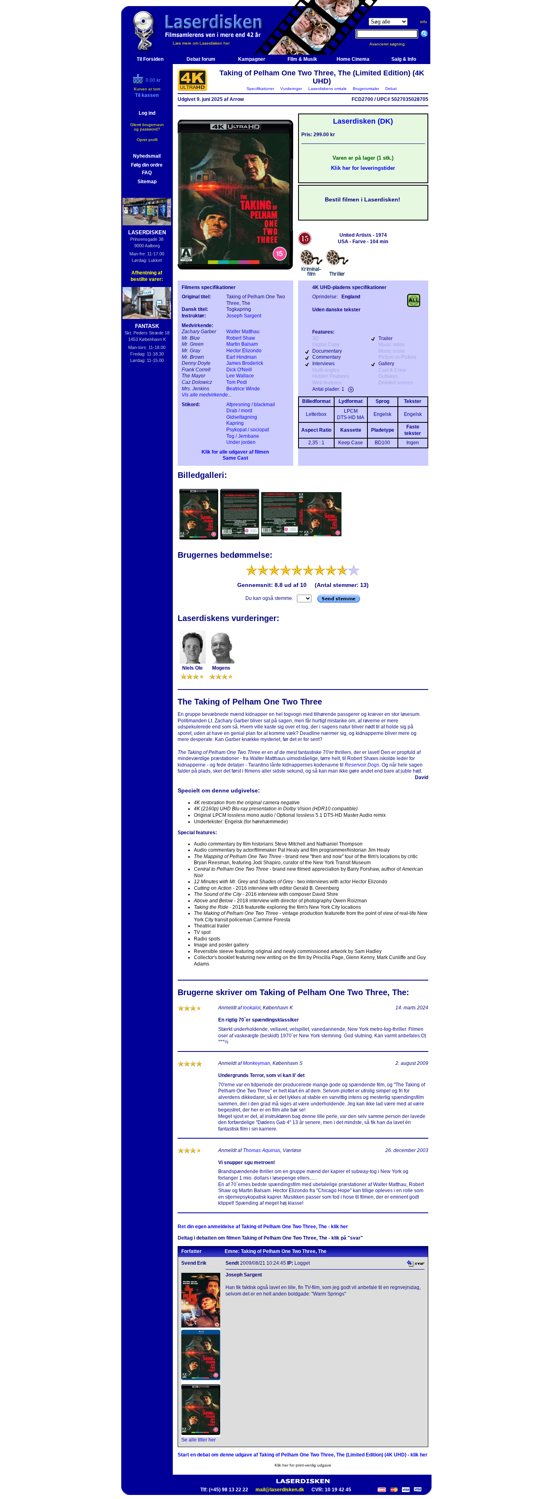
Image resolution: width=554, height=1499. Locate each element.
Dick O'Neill (239, 370)
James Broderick (244, 363)
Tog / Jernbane (242, 436)
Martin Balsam (242, 344)
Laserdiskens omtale (327, 88)
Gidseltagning (241, 417)
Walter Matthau (243, 331)
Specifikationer (260, 88)
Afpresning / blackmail (250, 404)
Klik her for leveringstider (363, 168)
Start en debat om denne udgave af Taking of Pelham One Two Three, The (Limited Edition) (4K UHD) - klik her (302, 1455)
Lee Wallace (240, 376)
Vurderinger (291, 88)
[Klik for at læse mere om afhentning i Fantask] (147, 303)
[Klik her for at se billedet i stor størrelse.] (199, 541)
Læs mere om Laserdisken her (201, 43)
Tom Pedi (236, 382)
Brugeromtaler (366, 88)
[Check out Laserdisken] (139, 82)
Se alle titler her (198, 1440)
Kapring (235, 423)
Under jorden (241, 442)
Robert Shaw (240, 338)
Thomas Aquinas (261, 1150)
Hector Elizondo (244, 350)
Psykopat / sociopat (247, 430)
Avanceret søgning (391, 44)
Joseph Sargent (243, 316)
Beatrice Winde (243, 389)
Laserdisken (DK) (363, 121)
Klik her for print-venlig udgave (303, 1465)
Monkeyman (256, 1063)
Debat (391, 88)
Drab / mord (239, 410)
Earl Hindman (241, 357)
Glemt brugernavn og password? (147, 126)
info (423, 21)
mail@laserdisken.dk (280, 1490)
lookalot (251, 1008)
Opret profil (147, 139)
